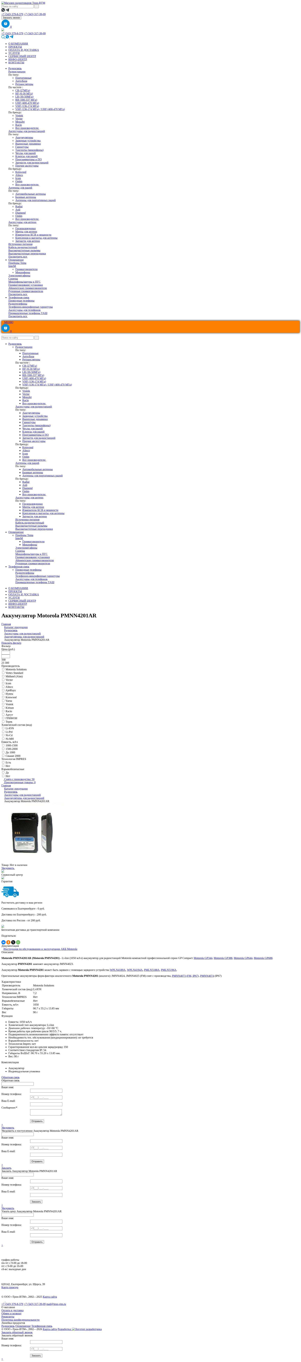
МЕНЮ (8, 322)
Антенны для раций (20, 187)
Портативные (23, 77)
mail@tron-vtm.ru (56, 1304)
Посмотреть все (18, 256)
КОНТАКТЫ (16, 62)
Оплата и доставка (12, 1310)
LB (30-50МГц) (24, 96)
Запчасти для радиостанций (31, 162)
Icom (18, 178)
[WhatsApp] (18, 942)
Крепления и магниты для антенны (36, 237)
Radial (18, 206)
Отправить (37, 1121)
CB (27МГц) (22, 90)
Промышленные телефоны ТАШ (27, 313)
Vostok (19, 115)
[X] (13, 942)
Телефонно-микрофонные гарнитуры (30, 306)
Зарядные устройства (28, 140)
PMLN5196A (168, 969)
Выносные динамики (28, 143)
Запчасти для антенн (27, 240)
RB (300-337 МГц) (26, 99)
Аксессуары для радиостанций (26, 131)
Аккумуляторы (24, 137)
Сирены (13, 278)
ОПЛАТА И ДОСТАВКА (23, 49)
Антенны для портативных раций (35, 200)
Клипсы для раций (26, 156)
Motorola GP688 (263, 958)
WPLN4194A (135, 969)
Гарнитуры (22, 146)
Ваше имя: (7, 1087)
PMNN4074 (207, 975)
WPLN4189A (118, 969)
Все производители (27, 128)
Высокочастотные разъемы (24, 250)
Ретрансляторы (24, 84)
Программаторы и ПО (28, 159)
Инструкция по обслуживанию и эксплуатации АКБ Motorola (40, 949)
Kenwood (20, 171)
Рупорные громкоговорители (25, 291)
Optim (18, 181)
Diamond (20, 212)
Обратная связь (10, 1077)
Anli (17, 209)
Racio (18, 124)
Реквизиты (7, 1316)
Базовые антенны (25, 197)
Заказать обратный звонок (17, 1332)
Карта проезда (9, 1287)
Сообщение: (9, 1107)
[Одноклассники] (8, 942)
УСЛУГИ (14, 53)
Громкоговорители (26, 269)
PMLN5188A (152, 969)
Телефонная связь (18, 297)
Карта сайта (50, 1296)
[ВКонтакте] (3, 942)
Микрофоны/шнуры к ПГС (24, 281)
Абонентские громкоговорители (27, 288)
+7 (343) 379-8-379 (12, 14)
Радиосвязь (15, 68)
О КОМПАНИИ (18, 43)
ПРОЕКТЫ (15, 46)
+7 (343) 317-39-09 (35, 14)
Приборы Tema (17, 262)
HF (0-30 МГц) (24, 93)
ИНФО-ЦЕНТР (17, 59)
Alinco (19, 175)
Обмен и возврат (11, 1313)
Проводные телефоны (21, 300)
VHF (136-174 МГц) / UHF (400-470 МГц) (40, 109)
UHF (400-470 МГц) (27, 102)
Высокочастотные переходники (27, 253)
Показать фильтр (11, 642)
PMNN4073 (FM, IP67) (185, 975)
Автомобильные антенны (30, 193)
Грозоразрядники (25, 228)
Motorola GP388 (223, 958)
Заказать (6, 1167)
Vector (18, 118)
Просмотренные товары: (19, 782)
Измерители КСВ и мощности (33, 234)
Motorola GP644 (243, 958)
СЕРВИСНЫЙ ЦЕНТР (22, 56)
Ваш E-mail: (8, 1100)
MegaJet (20, 121)
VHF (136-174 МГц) (27, 106)
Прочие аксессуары (26, 165)
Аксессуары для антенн (22, 222)
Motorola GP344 (203, 958)
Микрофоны (22, 272)
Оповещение (16, 259)
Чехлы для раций (25, 153)
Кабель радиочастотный (22, 247)
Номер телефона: (11, 1094)
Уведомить (8, 868)
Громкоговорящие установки (25, 284)
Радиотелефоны (17, 303)
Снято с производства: (18, 779)
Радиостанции (16, 71)
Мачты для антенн (26, 231)
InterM (12, 266)
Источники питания (20, 244)
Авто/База (21, 80)
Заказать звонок (11, 17)
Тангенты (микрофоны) (29, 150)
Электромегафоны (19, 275)
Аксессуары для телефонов (24, 310)
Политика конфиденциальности (20, 1319)
